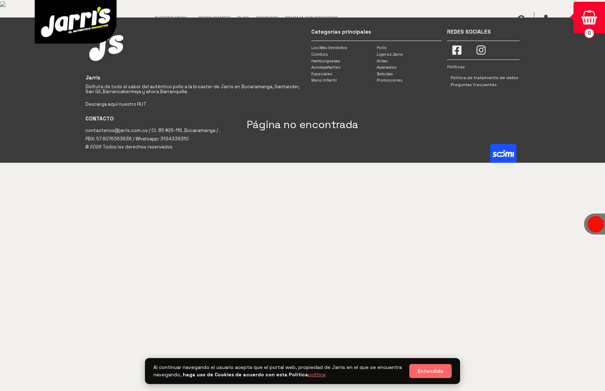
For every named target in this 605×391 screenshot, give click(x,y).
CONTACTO (267, 18)
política (317, 374)
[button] (173, 17)
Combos (319, 54)
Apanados (386, 67)
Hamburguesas (325, 60)
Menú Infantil (324, 80)
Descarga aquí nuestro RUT (115, 104)
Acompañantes (325, 67)
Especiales (321, 73)
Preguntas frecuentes (474, 85)
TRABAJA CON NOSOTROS (311, 18)
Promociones (389, 80)
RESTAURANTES (214, 18)
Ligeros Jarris (390, 54)
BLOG (243, 18)
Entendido (430, 371)
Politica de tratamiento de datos (485, 78)
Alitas (382, 60)
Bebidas (385, 73)
